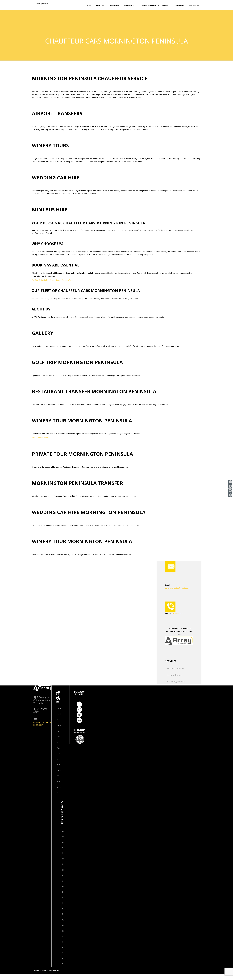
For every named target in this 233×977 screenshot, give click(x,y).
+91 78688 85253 (178, 613)
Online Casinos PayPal (40, 438)
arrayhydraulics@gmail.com (177, 588)
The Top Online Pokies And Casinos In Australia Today (53, 280)
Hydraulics (59, 714)
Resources (63, 891)
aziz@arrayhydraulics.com (42, 723)
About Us (63, 847)
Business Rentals (175, 668)
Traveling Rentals (176, 681)
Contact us (63, 941)
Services (59, 787)
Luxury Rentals (174, 675)
